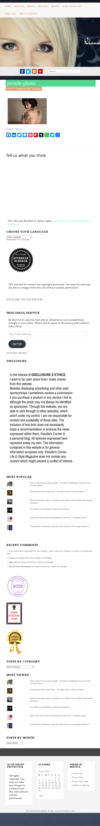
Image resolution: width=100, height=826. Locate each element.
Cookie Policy (77, 773)
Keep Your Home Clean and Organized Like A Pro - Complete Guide (58, 518)
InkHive (44, 811)
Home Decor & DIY (72, 6)
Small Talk (10, 14)
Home (8, 6)
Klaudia (38, 88)
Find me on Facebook (24, 299)
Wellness (43, 6)
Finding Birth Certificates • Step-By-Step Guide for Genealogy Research (59, 526)
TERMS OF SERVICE (81, 785)
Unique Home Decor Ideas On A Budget (35, 558)
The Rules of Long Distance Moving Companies (49, 509)
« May (40, 796)
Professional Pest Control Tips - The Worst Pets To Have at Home (57, 492)
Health (31, 6)
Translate (25, 240)
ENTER (17, 344)
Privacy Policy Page (80, 781)
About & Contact (28, 14)
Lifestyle (19, 6)
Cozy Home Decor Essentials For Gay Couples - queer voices (34, 551)
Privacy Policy (77, 777)
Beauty (55, 6)
